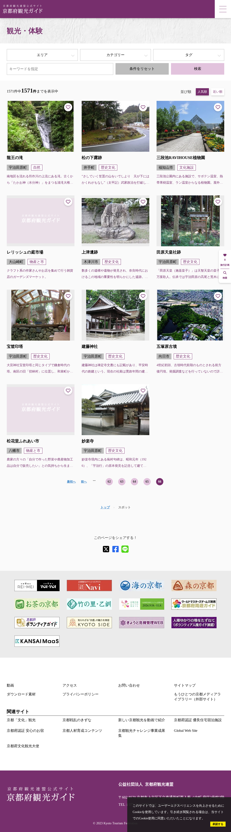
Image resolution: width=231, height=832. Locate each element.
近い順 (217, 91)
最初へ (71, 481)
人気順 (202, 91)
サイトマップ (185, 685)
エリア (42, 55)
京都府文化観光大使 (23, 746)
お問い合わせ (129, 685)
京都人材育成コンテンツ (82, 730)
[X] (106, 549)
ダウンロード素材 (21, 694)
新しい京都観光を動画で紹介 (141, 720)
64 (134, 481)
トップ (105, 507)
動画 (10, 685)
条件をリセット (142, 69)
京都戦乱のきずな (76, 720)
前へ (84, 481)
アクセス (69, 685)
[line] (125, 549)
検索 (197, 69)
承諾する (218, 824)
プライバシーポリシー (80, 694)
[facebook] (115, 549)
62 (109, 481)
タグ (188, 55)
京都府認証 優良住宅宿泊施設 (198, 720)
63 (121, 481)
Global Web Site (185, 730)
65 (147, 481)
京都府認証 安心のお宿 (25, 730)
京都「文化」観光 (21, 720)
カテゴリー (115, 55)
